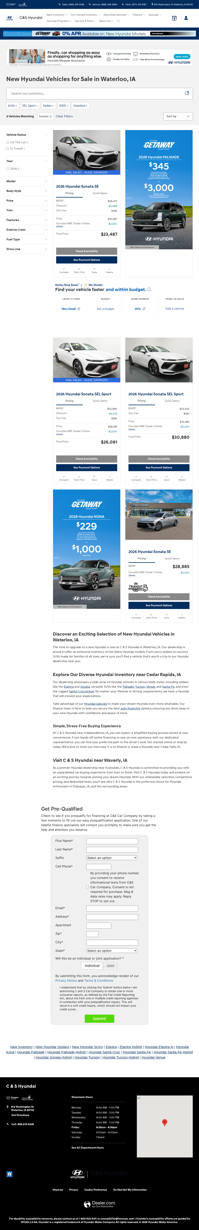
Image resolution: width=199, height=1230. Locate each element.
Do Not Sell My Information (130, 1189)
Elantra (69, 687)
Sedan (48, 106)
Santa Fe (168, 687)
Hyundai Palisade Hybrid (66, 1052)
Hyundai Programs (58, 21)
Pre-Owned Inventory (84, 14)
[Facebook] (9, 1174)
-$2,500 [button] (112, 223)
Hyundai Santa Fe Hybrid (173, 1052)
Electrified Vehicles (115, 14)
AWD (63, 106)
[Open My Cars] (185, 18)
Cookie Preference (95, 1189)
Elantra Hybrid (131, 1047)
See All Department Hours (88, 1147)
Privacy (73, 1189)
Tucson (140, 687)
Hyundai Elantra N (159, 1047)
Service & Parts (84, 21)
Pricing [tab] (69, 193)
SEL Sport (30, 106)
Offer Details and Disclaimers (141, 247)
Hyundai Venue (153, 1057)
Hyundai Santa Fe (137, 1052)
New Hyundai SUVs (87, 1047)
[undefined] (99, 57)
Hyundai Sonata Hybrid (54, 1057)
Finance (137, 14)
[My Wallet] (174, 18)
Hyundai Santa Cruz (104, 1052)
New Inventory (56, 14)
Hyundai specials (95, 704)
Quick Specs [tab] (100, 193)
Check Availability (87, 251)
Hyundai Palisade (31, 1052)
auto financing (130, 708)
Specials (153, 14)
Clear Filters (64, 116)
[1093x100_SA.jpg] (99, 57)
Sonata (43, 116)
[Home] (11, 18)
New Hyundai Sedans (52, 1047)
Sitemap (57, 1189)
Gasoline (80, 106)
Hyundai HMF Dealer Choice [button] (73, 225)
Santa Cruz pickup (81, 691)
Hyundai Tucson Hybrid (121, 1057)
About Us (104, 21)
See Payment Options (86, 260)
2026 (12, 106)
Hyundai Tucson (87, 1057)
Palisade (128, 687)
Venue (150, 687)
